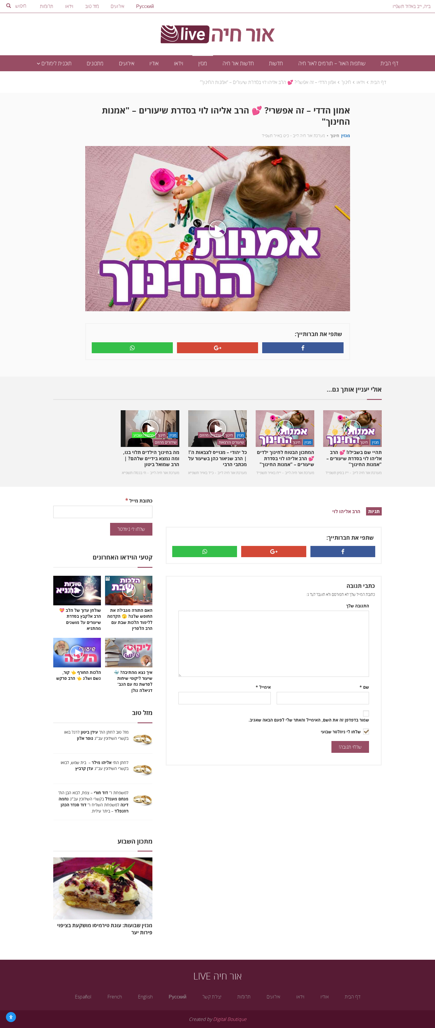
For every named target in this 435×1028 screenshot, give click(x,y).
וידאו (69, 6)
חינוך (346, 82)
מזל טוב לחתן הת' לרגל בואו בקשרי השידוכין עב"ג (96, 735)
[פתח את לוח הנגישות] (11, 1017)
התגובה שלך (357, 606)
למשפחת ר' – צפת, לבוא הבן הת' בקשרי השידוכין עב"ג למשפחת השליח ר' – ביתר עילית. (93, 802)
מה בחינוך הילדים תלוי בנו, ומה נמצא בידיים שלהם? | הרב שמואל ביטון (151, 458)
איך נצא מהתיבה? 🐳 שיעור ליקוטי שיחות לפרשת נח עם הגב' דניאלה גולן (133, 681)
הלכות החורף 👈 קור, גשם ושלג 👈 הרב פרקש (78, 675)
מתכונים (95, 63)
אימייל (263, 687)
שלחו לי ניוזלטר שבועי (341, 731)
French (114, 996)
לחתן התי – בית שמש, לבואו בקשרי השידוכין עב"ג (94, 765)
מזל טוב (92, 6)
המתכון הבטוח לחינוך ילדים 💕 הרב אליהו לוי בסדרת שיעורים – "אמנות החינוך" (285, 458)
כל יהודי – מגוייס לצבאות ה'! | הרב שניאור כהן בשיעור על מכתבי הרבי (217, 458)
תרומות (46, 6)
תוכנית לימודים (56, 63)
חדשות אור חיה (238, 63)
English (145, 996)
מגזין (202, 63)
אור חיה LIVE (217, 975)
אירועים (117, 6)
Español (83, 996)
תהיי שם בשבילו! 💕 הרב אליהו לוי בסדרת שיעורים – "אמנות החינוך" (354, 458)
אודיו (154, 63)
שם (364, 687)
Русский (145, 6)
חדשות (276, 63)
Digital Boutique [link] (229, 1019)
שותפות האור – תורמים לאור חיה (331, 63)
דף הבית (389, 63)
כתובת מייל (138, 500)
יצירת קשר (211, 996)
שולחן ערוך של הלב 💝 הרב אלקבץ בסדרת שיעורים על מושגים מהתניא (80, 619)
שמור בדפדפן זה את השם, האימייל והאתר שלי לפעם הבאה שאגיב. (309, 720)
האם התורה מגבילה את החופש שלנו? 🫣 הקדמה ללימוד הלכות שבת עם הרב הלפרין (129, 619)
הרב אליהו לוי (346, 511)
